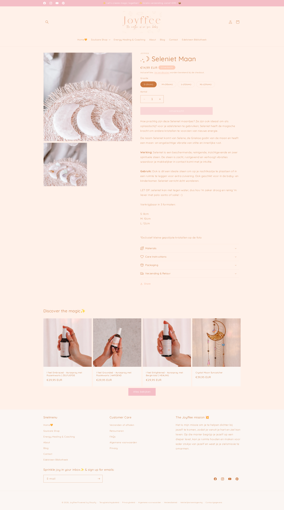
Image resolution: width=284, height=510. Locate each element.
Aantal (143, 91)
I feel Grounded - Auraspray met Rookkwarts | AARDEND (113, 374)
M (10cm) (169, 85)
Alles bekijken (142, 391)
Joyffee (73, 502)
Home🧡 (48, 424)
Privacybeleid (128, 502)
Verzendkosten (162, 72)
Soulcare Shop (51, 430)
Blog (45, 448)
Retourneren (117, 430)
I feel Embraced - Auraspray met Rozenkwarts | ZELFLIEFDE (64, 374)
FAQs (113, 436)
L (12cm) (188, 85)
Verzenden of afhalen (122, 424)
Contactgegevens (214, 502)
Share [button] (147, 283)
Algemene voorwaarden (123, 442)
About (46, 442)
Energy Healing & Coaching (59, 436)
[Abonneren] (98, 479)
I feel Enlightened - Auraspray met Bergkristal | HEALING (164, 374)
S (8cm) (150, 85)
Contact (47, 453)
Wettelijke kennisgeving (191, 502)
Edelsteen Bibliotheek (55, 459)
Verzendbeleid (170, 502)
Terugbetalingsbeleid (109, 502)
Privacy (114, 448)
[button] (47, 22)
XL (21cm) (207, 85)
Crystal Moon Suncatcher (209, 372)
